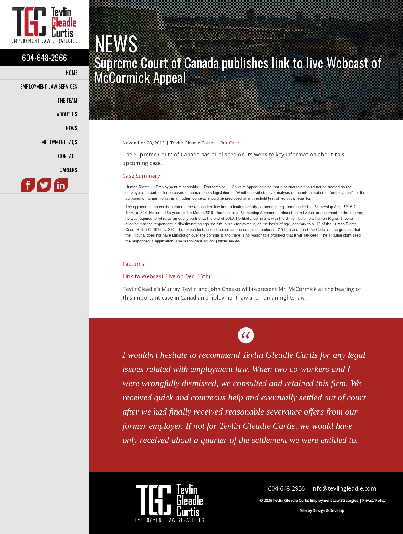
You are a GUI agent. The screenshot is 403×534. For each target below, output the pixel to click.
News (71, 128)
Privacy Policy (373, 500)
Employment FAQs (58, 142)
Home (71, 72)
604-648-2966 (44, 57)
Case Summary (141, 175)
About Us (67, 114)
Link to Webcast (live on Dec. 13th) (166, 276)
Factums (133, 263)
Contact (67, 156)
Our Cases (230, 142)
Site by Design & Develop (322, 510)
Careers (68, 170)
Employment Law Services (48, 86)
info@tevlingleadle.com (343, 488)
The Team (67, 100)
